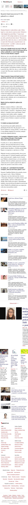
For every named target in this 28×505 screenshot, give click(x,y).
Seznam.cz (20, 1)
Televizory (13, 488)
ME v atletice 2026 (5, 448)
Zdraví (9, 254)
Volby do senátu (4, 435)
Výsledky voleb (4, 432)
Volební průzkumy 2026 (6, 430)
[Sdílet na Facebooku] (24, 190)
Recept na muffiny (19, 444)
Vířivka (16, 481)
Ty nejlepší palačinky (19, 442)
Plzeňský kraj (10, 294)
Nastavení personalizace (18, 498)
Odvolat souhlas (8, 498)
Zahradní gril (11, 481)
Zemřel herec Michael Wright (15, 198)
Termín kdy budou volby (6, 434)
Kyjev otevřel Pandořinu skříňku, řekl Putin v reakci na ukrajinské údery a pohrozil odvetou (17, 224)
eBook (4, 24)
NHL (2, 452)
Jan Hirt (16, 432)
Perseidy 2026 (10, 472)
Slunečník (5, 479)
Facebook (5, 495)
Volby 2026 (3, 428)
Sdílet (9, 24)
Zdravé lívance (18, 446)
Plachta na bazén (16, 476)
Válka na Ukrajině (11, 228)
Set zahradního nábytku (19, 479)
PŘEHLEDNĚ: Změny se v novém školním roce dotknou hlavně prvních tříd (4, 361)
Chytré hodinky (19, 488)
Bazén (9, 476)
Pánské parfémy (13, 490)
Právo (2, 19)
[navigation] (2, 2)
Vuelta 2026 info (18, 428)
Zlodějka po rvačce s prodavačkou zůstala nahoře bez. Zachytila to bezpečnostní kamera (16, 264)
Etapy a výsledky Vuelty (20, 430)
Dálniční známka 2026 (19, 459)
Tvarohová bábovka (19, 448)
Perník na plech (18, 452)
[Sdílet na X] (26, 190)
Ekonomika (10, 214)
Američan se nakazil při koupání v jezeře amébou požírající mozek (16, 238)
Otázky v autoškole (19, 464)
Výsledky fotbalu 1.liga (6, 444)
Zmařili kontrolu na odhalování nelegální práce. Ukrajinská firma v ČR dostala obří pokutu (16, 290)
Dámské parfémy (15, 485)
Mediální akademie (6, 496)
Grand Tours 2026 (19, 437)
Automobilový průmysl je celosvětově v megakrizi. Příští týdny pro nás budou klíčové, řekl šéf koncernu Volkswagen (17, 211)
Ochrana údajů (21, 496)
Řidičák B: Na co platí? (19, 462)
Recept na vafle (18, 450)
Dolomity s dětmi (4, 466)
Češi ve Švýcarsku (5, 462)
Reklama (14, 495)
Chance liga (3, 442)
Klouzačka (10, 479)
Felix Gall (17, 435)
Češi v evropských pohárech (13, 474)
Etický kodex (14, 496)
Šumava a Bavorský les (6, 460)
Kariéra (19, 495)
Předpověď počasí (20, 470)
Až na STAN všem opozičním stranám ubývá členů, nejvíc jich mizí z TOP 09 (14, 361)
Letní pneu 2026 (18, 457)
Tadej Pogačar (18, 434)
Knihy (9, 280)
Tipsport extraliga (4, 446)
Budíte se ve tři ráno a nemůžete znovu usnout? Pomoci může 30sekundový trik (16, 251)
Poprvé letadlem (4, 459)
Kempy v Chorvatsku (5, 457)
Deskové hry (7, 488)
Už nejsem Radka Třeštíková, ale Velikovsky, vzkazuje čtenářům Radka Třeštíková (17, 277)
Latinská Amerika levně (6, 464)
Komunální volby (4, 437)
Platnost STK (17, 466)
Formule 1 (3, 450)
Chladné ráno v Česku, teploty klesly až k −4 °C (24, 360)
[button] (4, 199)
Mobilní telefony (18, 483)
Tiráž (23, 495)
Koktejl (9, 267)
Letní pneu (22, 485)
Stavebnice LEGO (6, 485)
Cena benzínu (17, 472)
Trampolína (23, 476)
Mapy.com (13, 470)
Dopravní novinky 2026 (20, 460)
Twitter (10, 495)
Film (9, 200)
